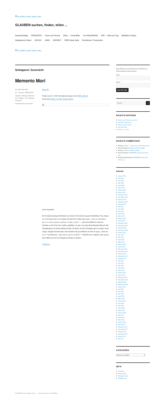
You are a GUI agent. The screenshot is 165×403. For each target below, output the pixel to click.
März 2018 (121, 320)
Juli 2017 (121, 339)
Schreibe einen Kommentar (24, 103)
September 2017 (123, 334)
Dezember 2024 (123, 223)
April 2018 (121, 317)
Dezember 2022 (123, 277)
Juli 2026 (121, 178)
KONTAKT (57, 40)
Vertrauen (31, 98)
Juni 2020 (121, 303)
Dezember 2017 (123, 327)
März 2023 (121, 270)
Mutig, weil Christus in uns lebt (127, 120)
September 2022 (123, 284)
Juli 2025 (121, 207)
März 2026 (121, 188)
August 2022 (122, 287)
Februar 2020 (122, 313)
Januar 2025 (121, 221)
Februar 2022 (122, 301)
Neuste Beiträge (21, 35)
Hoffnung (24, 96)
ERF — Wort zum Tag (109, 35)
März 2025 (121, 216)
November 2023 (123, 251)
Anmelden (121, 371)
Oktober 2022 (122, 282)
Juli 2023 (121, 261)
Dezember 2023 (123, 249)
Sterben (21, 98)
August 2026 (122, 176)
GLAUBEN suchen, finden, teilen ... (41, 24)
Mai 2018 (121, 315)
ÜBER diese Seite (71, 40)
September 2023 (123, 256)
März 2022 (121, 299)
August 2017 (122, 336)
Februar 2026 (122, 190)
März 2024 (121, 242)
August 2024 (122, 232)
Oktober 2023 (122, 254)
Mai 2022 (121, 294)
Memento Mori (30, 80)
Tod (26, 98)
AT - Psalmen (19, 92)
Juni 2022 (121, 291)
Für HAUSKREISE (90, 35)
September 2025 (123, 202)
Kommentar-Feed (123, 376)
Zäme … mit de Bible (71, 35)
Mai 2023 (121, 266)
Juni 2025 (121, 209)
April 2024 (121, 240)
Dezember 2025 (123, 195)
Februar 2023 (122, 273)
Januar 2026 (121, 192)
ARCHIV (38, 40)
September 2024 (123, 230)
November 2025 (123, 197)
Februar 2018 (122, 322)
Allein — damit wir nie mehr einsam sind (137, 146)
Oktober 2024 (122, 228)
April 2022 (121, 296)
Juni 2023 (121, 263)
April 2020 (121, 308)
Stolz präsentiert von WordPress (48, 393)
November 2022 (123, 280)
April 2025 (121, 214)
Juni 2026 (121, 181)
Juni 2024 (121, 235)
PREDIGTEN (36, 35)
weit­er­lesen (46, 244)
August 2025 (122, 204)
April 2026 (121, 185)
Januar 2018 (121, 324)
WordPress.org (122, 378)
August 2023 (122, 258)
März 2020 (121, 310)
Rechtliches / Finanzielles (92, 40)
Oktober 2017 (122, 332)
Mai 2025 (121, 211)
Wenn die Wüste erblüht (137, 148)
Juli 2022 (121, 289)
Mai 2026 (121, 183)
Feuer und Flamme (52, 35)
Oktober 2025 (122, 199)
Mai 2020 (121, 306)
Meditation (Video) (129, 35)
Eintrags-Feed (122, 373)
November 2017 (123, 329)
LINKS (47, 40)
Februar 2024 (122, 244)
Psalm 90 (45, 89)
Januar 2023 (121, 275)
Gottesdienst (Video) (23, 40)
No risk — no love (123, 129)
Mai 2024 (121, 237)
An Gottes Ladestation (125, 122)
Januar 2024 (121, 247)
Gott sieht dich (122, 127)
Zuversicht (18, 100)
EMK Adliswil (82, 96)
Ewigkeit (18, 96)
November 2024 (123, 225)
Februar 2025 (122, 218)
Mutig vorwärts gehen (124, 125)
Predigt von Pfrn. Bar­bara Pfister (61, 99)
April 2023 (121, 268)
